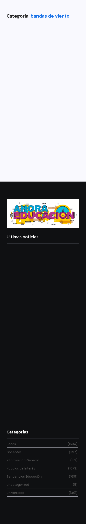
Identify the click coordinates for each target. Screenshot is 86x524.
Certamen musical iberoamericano (35, 120)
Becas (17, 109)
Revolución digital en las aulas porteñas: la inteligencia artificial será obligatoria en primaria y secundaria (41, 412)
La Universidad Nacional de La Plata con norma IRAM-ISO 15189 (39, 358)
